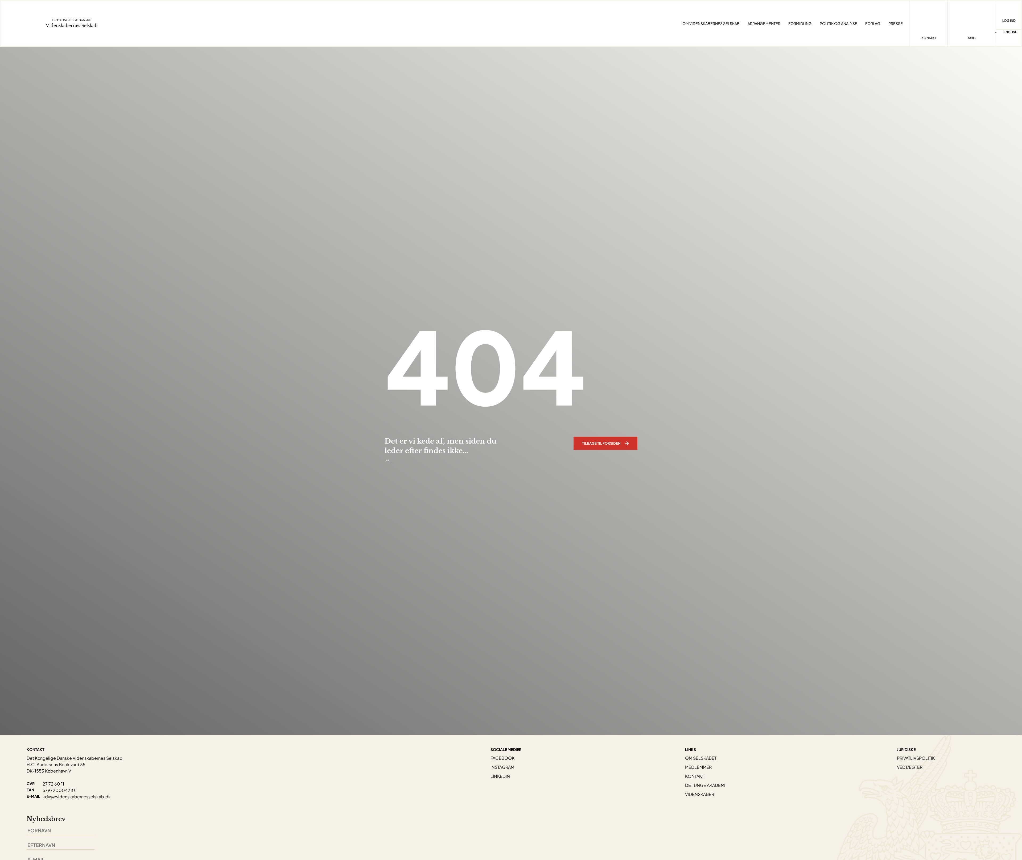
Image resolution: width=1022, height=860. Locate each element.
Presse (895, 23)
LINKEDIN (500, 776)
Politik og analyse (838, 23)
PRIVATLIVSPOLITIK (916, 758)
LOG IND (1009, 21)
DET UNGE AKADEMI (705, 785)
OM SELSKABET (700, 758)
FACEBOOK (502, 758)
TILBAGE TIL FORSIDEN (601, 443)
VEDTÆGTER (909, 767)
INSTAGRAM (502, 767)
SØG (972, 38)
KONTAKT (694, 776)
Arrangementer (764, 23)
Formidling (800, 23)
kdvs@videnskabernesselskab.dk (77, 796)
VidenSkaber (699, 794)
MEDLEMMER (698, 767)
